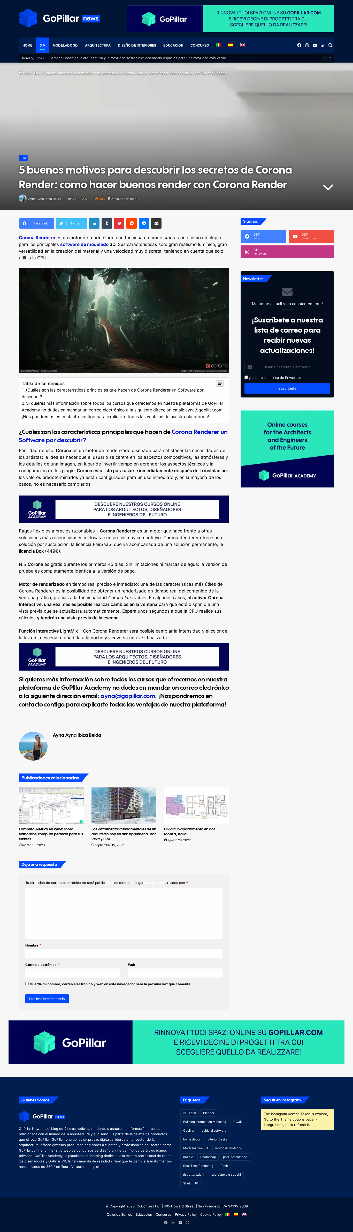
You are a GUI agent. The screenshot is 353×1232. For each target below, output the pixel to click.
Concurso (199, 45)
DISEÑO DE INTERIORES (137, 45)
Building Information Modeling (204, 1122)
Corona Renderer (37, 237)
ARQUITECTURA (98, 45)
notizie (188, 1157)
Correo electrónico (42, 965)
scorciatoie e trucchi (226, 1174)
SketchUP (190, 1183)
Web (131, 965)
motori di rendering (228, 1148)
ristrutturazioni (193, 1174)
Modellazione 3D (195, 1148)
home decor (191, 1139)
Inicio (26, 73)
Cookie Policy (211, 1214)
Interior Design (218, 1139)
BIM (42, 45)
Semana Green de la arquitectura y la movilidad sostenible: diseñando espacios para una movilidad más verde (138, 58)
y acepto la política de (266, 377)
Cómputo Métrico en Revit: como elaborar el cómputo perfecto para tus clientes (51, 834)
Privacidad (293, 377)
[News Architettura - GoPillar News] (60, 18)
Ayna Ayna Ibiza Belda (44, 199)
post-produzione (235, 1157)
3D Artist (189, 1113)
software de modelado (84, 244)
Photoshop (208, 1157)
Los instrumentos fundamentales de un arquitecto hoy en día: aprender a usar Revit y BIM (123, 834)
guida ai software (214, 1130)
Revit (224, 1166)
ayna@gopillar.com (128, 695)
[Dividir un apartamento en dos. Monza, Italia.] (196, 805)
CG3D (237, 1122)
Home (27, 45)
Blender (208, 1113)
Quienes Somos (119, 1214)
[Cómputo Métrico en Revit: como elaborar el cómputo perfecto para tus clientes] (51, 805)
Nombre (33, 945)
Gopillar (188, 1130)
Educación (173, 45)
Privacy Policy (186, 1214)
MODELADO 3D (65, 45)
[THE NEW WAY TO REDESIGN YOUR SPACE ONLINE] (176, 1042)
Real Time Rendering (198, 1166)
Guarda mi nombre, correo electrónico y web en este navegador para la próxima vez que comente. (110, 984)
